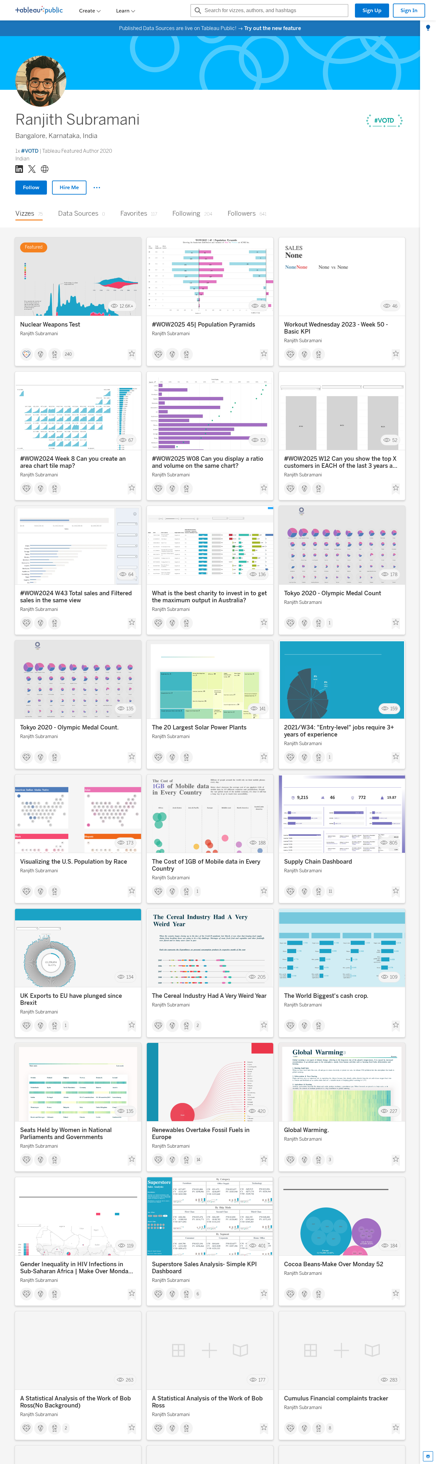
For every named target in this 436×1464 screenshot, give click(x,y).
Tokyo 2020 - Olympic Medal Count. (69, 727)
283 (393, 1380)
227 (393, 1111)
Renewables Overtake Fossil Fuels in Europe (201, 1134)
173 (129, 843)
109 (393, 977)
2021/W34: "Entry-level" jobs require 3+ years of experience (339, 731)
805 (393, 843)
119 (130, 1245)
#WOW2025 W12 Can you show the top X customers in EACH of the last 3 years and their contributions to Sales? (342, 462)
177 (262, 1380)
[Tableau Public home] (39, 10)
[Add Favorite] (132, 355)
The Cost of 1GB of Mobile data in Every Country (206, 865)
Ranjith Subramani (39, 333)
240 (68, 354)
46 (394, 306)
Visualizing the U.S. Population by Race (73, 861)
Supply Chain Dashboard (318, 861)
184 (393, 1245)
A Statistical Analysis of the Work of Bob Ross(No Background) (75, 1402)
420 (262, 1111)
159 (393, 709)
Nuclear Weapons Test (50, 324)
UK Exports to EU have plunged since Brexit (71, 999)
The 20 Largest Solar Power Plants (199, 727)
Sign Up (372, 10)
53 (263, 440)
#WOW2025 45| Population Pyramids (203, 324)
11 (330, 891)
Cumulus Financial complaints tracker (336, 1398)
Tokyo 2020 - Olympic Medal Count (332, 593)
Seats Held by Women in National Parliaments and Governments (66, 1134)
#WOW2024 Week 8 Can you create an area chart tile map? (73, 462)
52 (394, 440)
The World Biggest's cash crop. (326, 995)
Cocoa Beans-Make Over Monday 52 (333, 1264)
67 (130, 440)
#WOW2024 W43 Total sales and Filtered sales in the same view (76, 597)
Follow (31, 187)
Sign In (409, 10)
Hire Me (69, 187)
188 (262, 843)
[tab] (428, 28)
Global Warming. (306, 1130)
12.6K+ (126, 306)
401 (262, 1245)
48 (263, 306)
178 (393, 574)
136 (262, 574)
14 (198, 1160)
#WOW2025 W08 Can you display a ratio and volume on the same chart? (207, 462)
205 (262, 977)
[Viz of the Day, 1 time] (384, 121)
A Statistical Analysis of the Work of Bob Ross (207, 1402)
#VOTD (30, 151)
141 (262, 709)
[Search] (197, 11)
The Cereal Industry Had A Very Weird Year (209, 995)
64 (130, 574)
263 (129, 1380)
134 (129, 977)
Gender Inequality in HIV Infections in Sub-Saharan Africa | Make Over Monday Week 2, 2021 (76, 1268)
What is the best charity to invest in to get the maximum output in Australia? (209, 597)
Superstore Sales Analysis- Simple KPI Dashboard (204, 1268)
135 (129, 709)
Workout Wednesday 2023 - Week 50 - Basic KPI (336, 328)
